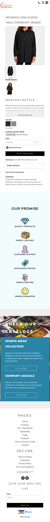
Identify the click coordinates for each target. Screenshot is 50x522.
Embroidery (9, 160)
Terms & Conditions (25, 467)
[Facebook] (23, 478)
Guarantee (25, 460)
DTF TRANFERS (25, 428)
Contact (25, 445)
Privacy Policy (25, 463)
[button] (43, 2)
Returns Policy (25, 456)
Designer (25, 438)
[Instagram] (27, 478)
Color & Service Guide (25, 441)
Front (10, 78)
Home (25, 421)
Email (9, 494)
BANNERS (25, 431)
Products (25, 425)
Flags (25, 435)
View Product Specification (15, 172)
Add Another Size (15, 147)
